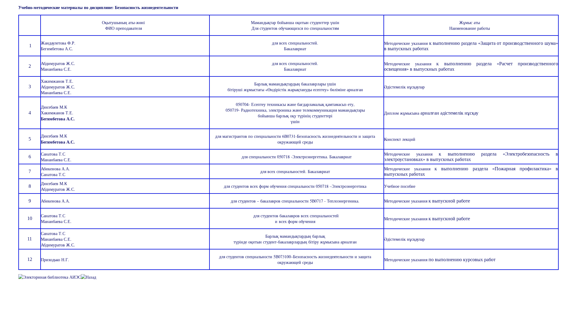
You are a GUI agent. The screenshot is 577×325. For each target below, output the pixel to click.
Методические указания (406, 43)
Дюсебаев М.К (54, 107)
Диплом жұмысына (402, 113)
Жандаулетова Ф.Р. (58, 43)
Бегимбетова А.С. (57, 48)
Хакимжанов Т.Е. (57, 81)
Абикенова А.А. (55, 169)
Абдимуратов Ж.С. (58, 63)
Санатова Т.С (53, 154)
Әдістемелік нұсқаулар (404, 239)
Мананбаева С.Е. (56, 69)
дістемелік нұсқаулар (404, 87)
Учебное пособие (399, 186)
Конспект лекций (399, 139)
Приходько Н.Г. (55, 259)
